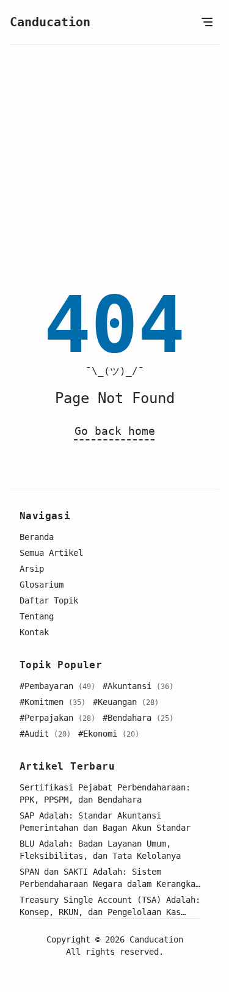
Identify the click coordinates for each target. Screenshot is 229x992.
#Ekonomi (108, 734)
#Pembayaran (57, 686)
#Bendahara (138, 718)
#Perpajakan (57, 718)
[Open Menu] (207, 22)
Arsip (32, 569)
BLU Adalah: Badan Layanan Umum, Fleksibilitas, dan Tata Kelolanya (100, 850)
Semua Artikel (51, 553)
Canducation (50, 22)
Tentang (37, 616)
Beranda (37, 537)
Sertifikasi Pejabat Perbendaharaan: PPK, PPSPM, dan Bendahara (105, 793)
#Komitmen (52, 702)
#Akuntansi (138, 686)
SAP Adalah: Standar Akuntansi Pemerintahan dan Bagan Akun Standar (105, 822)
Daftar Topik (49, 600)
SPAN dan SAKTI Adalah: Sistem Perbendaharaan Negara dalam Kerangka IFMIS (107, 878)
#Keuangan (126, 702)
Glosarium (42, 584)
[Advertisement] (114, 165)
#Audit (45, 734)
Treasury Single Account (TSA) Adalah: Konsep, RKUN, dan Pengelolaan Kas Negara (110, 906)
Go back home (115, 431)
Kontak (34, 632)
